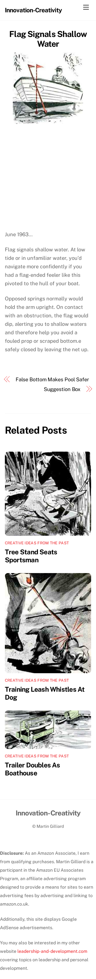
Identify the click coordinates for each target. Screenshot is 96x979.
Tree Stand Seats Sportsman (31, 556)
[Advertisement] (48, 179)
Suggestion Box (62, 389)
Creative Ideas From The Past (37, 543)
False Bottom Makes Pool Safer (52, 379)
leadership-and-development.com (52, 951)
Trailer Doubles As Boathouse (32, 769)
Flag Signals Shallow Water (48, 39)
